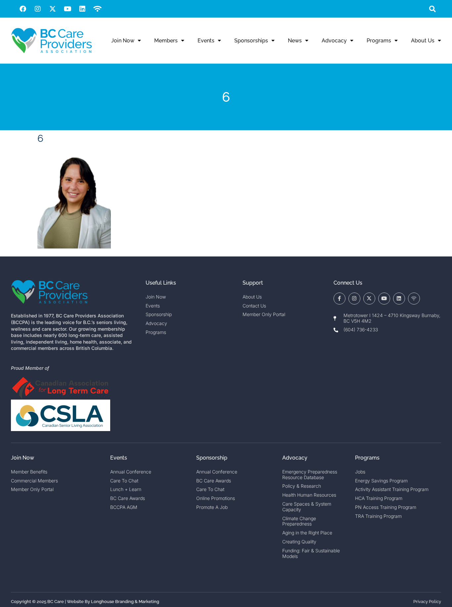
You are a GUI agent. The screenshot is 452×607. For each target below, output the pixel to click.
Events (206, 40)
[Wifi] (97, 9)
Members (166, 40)
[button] (432, 8)
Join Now (122, 40)
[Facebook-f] (339, 298)
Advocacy (334, 40)
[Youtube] (67, 9)
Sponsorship (211, 458)
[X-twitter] (52, 9)
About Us (422, 40)
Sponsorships (251, 40)
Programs (379, 40)
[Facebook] (22, 9)
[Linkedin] (82, 9)
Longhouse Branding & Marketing (125, 601)
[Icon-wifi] (414, 298)
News (295, 40)
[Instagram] (37, 9)
